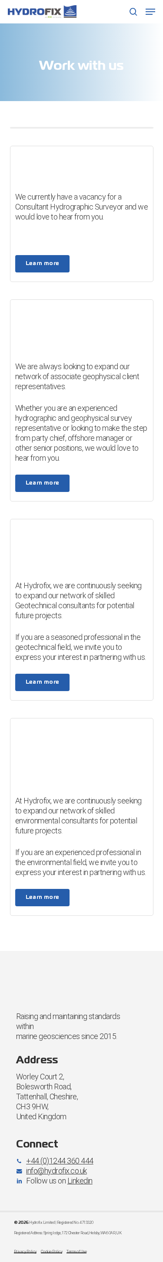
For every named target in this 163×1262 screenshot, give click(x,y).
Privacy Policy (25, 1251)
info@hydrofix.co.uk (56, 1170)
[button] (150, 11)
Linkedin (80, 1180)
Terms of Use (76, 1251)
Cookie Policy (52, 1251)
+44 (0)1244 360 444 (59, 1160)
